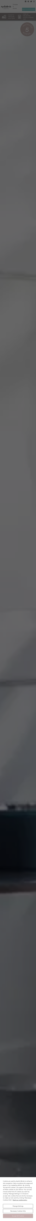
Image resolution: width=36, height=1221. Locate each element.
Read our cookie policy (20, 1200)
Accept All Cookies (18, 1216)
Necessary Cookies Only (18, 1211)
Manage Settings (18, 1206)
